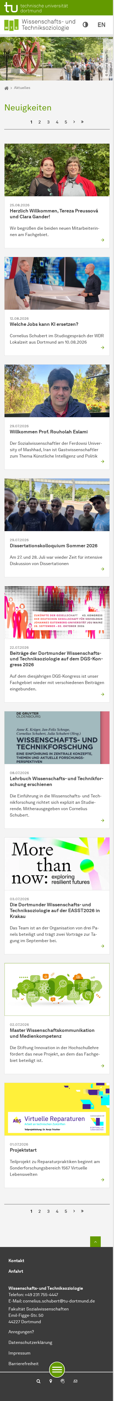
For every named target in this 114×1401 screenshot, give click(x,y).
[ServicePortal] (62, 1381)
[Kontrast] (85, 25)
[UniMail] (75, 1381)
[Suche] (38, 1381)
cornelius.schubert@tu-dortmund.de (59, 1301)
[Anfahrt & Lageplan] (50, 1381)
